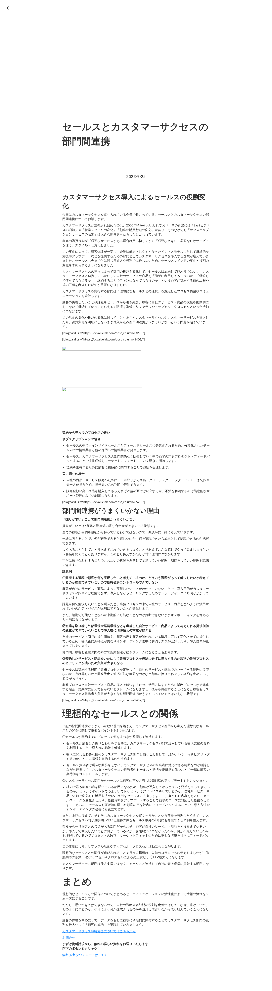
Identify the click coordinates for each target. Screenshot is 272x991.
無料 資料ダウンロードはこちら (85, 955)
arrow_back (8, 8)
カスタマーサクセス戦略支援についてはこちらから (99, 931)
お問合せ (68, 937)
